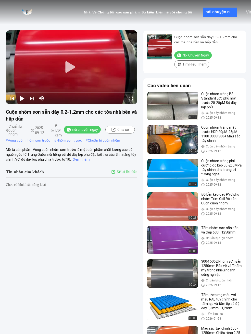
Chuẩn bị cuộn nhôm (104, 140)
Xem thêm (81, 159)
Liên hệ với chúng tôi (174, 12)
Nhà (87, 12)
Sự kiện (147, 12)
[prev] (12, 98)
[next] (32, 98)
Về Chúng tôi (103, 12)
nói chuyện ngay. (221, 12)
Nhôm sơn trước (69, 140)
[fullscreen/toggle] (131, 98)
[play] (71, 67)
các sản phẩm (127, 12)
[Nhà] (27, 12)
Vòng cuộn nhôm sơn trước (29, 140)
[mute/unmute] (42, 98)
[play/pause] (22, 98)
